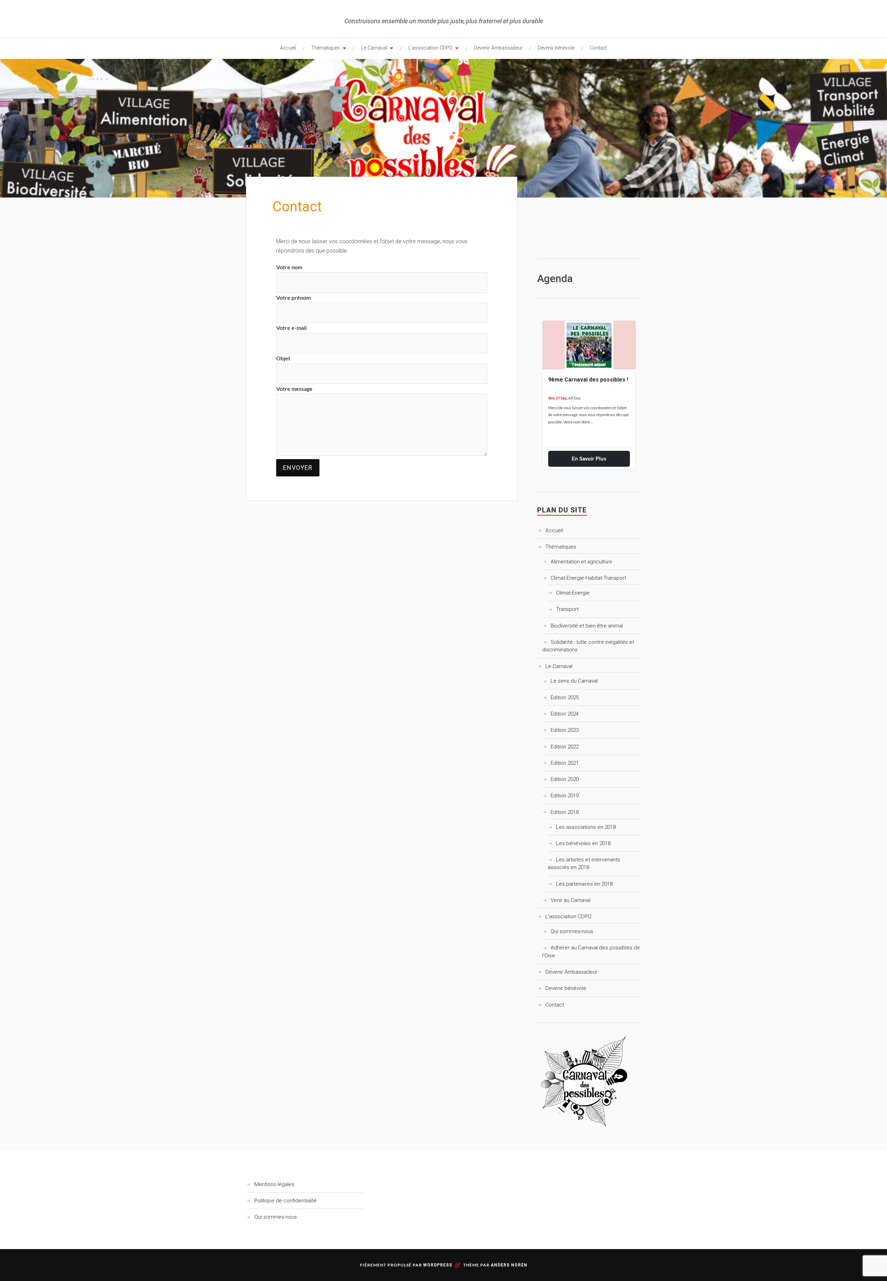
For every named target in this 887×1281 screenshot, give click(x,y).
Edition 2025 (565, 697)
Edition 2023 (565, 730)
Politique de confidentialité (285, 1200)
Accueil (288, 48)
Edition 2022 (565, 747)
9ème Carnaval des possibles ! (588, 379)
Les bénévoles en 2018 (583, 843)
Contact (598, 48)
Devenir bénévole (556, 48)
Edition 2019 (565, 795)
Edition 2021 (565, 763)
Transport (567, 609)
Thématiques (325, 48)
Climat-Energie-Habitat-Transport (588, 578)
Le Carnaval (374, 48)
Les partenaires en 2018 (584, 884)
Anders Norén (509, 1265)
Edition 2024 (565, 714)
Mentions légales (274, 1184)
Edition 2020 (565, 779)
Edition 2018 (565, 812)
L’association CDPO (431, 48)
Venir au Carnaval (570, 900)
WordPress (437, 1265)
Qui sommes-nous (572, 931)
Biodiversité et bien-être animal (587, 626)
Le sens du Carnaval (574, 681)
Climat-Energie (573, 593)
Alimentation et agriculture (581, 562)
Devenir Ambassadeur (498, 48)
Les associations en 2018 (586, 827)
